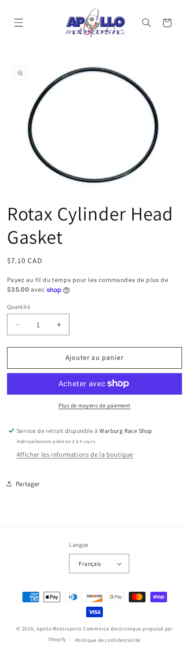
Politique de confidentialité (108, 640)
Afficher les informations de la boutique (75, 454)
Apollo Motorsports (59, 628)
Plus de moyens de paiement (94, 405)
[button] (18, 23)
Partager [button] (28, 484)
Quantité (18, 307)
